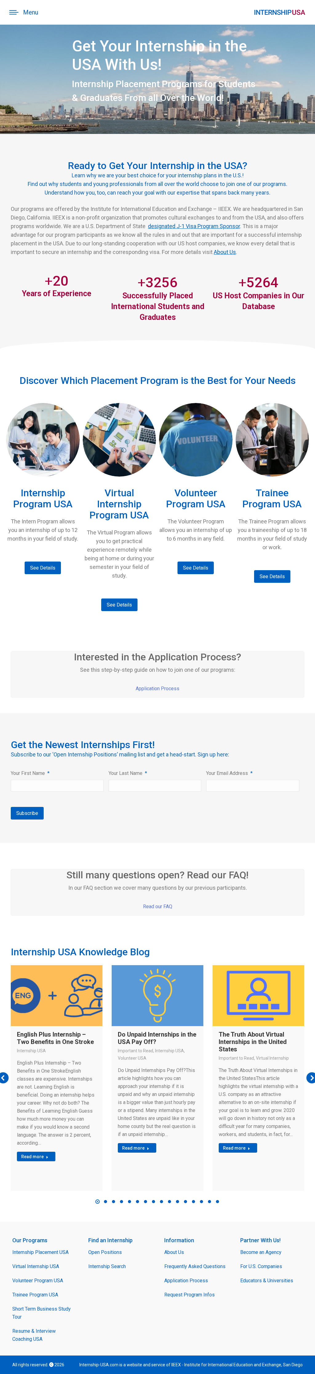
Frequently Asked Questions (194, 1266)
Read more (32, 1156)
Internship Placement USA (40, 1252)
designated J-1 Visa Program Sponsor (194, 226)
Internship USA (31, 1050)
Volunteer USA (132, 1058)
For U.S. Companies (261, 1266)
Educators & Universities (266, 1280)
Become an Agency (260, 1252)
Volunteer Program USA (37, 1280)
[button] (97, 1201)
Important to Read (135, 1050)
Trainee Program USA (35, 1295)
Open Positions (105, 1252)
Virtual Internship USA (35, 1266)
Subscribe (27, 813)
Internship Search (107, 1266)
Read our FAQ (157, 906)
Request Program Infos (189, 1295)
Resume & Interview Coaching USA (34, 1335)
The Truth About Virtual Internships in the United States (253, 1042)
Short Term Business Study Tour (41, 1313)
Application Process (157, 688)
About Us (225, 252)
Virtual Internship (272, 1058)
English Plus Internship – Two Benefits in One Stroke (55, 1038)
